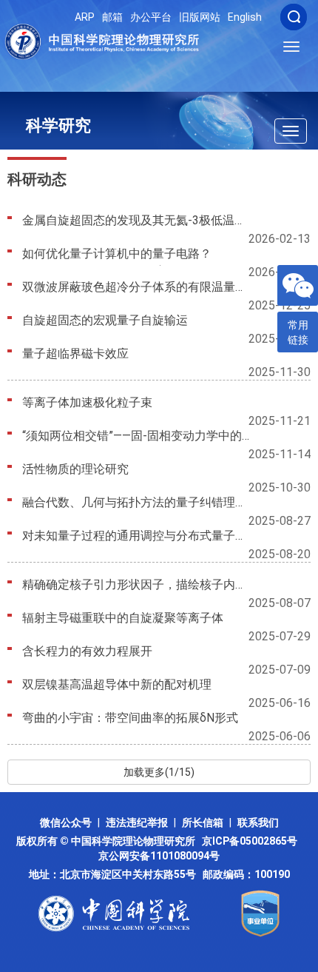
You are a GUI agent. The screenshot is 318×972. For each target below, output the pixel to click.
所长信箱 (202, 822)
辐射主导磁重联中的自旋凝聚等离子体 (122, 618)
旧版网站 (199, 17)
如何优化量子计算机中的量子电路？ (117, 254)
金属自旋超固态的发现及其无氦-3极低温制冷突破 (137, 220)
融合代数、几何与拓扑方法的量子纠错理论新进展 (137, 502)
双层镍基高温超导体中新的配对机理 (117, 684)
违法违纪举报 (137, 822)
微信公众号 (66, 822)
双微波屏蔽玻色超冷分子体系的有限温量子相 (137, 287)
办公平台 (151, 17)
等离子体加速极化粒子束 (87, 402)
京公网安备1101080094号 (159, 856)
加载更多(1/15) (159, 772)
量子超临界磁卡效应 (75, 353)
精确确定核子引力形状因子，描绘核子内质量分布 (137, 584)
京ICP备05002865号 (252, 841)
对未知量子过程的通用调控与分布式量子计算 (137, 536)
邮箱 (112, 17)
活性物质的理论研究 (75, 469)
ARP (85, 17)
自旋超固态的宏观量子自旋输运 (105, 320)
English (245, 17)
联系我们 (258, 822)
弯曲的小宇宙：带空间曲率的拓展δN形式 (130, 718)
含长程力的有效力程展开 (87, 651)
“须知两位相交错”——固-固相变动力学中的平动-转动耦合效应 (137, 436)
